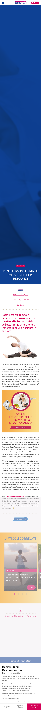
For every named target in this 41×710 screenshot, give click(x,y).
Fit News (26, 300)
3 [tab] (22, 594)
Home (14, 300)
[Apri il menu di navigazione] (3, 2)
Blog (19, 300)
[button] (20, 519)
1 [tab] (14, 594)
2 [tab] (18, 594)
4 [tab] (26, 594)
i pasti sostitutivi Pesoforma (15, 496)
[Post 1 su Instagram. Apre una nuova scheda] (20, 636)
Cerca (36, 2)
